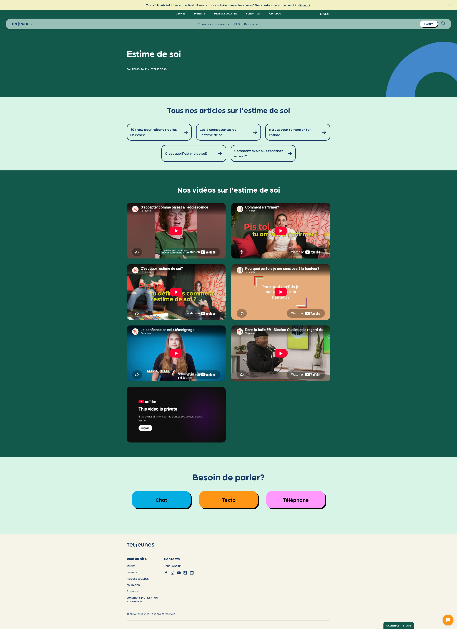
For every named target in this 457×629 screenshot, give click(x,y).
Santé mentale (137, 69)
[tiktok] (185, 573)
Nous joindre (172, 566)
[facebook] (166, 573)
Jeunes (180, 13)
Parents (199, 13)
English (325, 13)
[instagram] (172, 573)
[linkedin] (192, 573)
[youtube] (179, 573)
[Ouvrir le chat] (448, 620)
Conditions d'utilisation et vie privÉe (142, 599)
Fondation (253, 13)
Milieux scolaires (225, 13)
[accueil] (145, 544)
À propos (275, 13)
